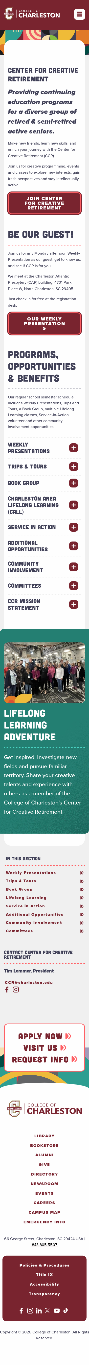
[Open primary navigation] (79, 14)
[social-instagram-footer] (30, 1312)
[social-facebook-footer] (21, 1312)
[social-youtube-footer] (57, 1312)
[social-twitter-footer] (48, 1312)
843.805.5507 (44, 1244)
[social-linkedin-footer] (39, 1312)
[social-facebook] (7, 991)
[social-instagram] (16, 991)
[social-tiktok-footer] (66, 1312)
